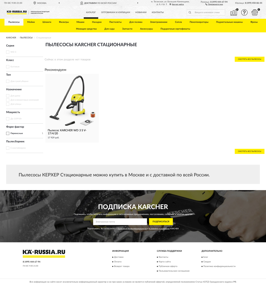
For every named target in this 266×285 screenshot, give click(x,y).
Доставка (118, 257)
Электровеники (158, 22)
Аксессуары (146, 29)
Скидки (207, 262)
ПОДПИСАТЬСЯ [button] (161, 222)
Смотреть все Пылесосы (249, 59)
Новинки (141, 12)
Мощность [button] (13, 112)
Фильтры (64, 22)
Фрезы (254, 22)
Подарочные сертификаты (175, 29)
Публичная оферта (168, 266)
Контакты (158, 12)
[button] (214, 4)
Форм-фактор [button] (15, 127)
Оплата (117, 262)
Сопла (178, 22)
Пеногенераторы (199, 22)
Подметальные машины (229, 22)
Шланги (46, 22)
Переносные (16, 133)
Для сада (109, 29)
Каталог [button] (91, 12)
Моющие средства (86, 29)
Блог (205, 257)
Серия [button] (10, 45)
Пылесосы (14, 22)
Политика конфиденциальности (219, 266)
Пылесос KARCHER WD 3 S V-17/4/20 (67, 132)
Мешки (80, 22)
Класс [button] (10, 60)
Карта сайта (165, 262)
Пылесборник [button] (15, 141)
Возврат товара (121, 266)
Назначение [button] (14, 89)
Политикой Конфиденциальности (132, 229)
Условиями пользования (159, 229)
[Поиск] (190, 12)
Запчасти (127, 29)
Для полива (135, 22)
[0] (254, 12)
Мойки (31, 22)
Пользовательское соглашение (174, 271)
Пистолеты (115, 22)
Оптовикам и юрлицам (115, 12)
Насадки (97, 22)
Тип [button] (8, 74)
